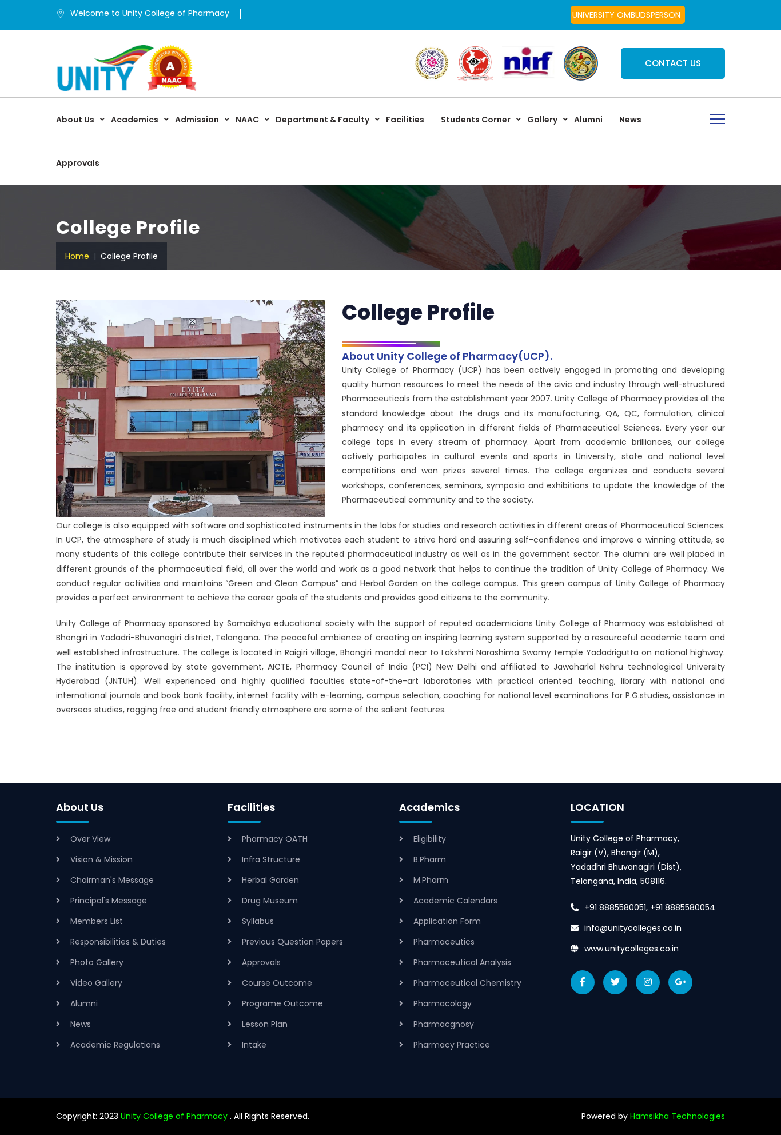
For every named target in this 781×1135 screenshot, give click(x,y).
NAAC (247, 119)
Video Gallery (96, 983)
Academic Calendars (455, 900)
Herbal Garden (270, 880)
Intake (254, 1044)
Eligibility (429, 839)
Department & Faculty (322, 119)
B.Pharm (429, 859)
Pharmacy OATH (275, 839)
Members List (96, 921)
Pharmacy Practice (451, 1044)
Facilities (405, 119)
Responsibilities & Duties (118, 941)
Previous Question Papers (292, 941)
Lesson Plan (265, 1024)
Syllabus (258, 921)
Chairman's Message (112, 880)
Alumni (588, 119)
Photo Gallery (96, 962)
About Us (75, 119)
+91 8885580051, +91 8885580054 (649, 907)
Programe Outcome (282, 1003)
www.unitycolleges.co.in (631, 948)
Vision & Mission (101, 859)
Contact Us (673, 63)
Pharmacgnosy (443, 1024)
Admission (197, 119)
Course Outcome (277, 983)
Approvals (77, 163)
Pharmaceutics (444, 941)
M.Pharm (430, 880)
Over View (90, 839)
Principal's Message (108, 900)
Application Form (447, 921)
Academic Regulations (115, 1044)
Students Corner (476, 119)
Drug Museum (270, 900)
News (630, 119)
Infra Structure (271, 859)
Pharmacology (442, 1003)
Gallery (542, 119)
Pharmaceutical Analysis (462, 962)
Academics (134, 119)
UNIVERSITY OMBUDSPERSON (626, 15)
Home (77, 256)
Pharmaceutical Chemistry (467, 983)
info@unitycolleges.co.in (633, 928)
